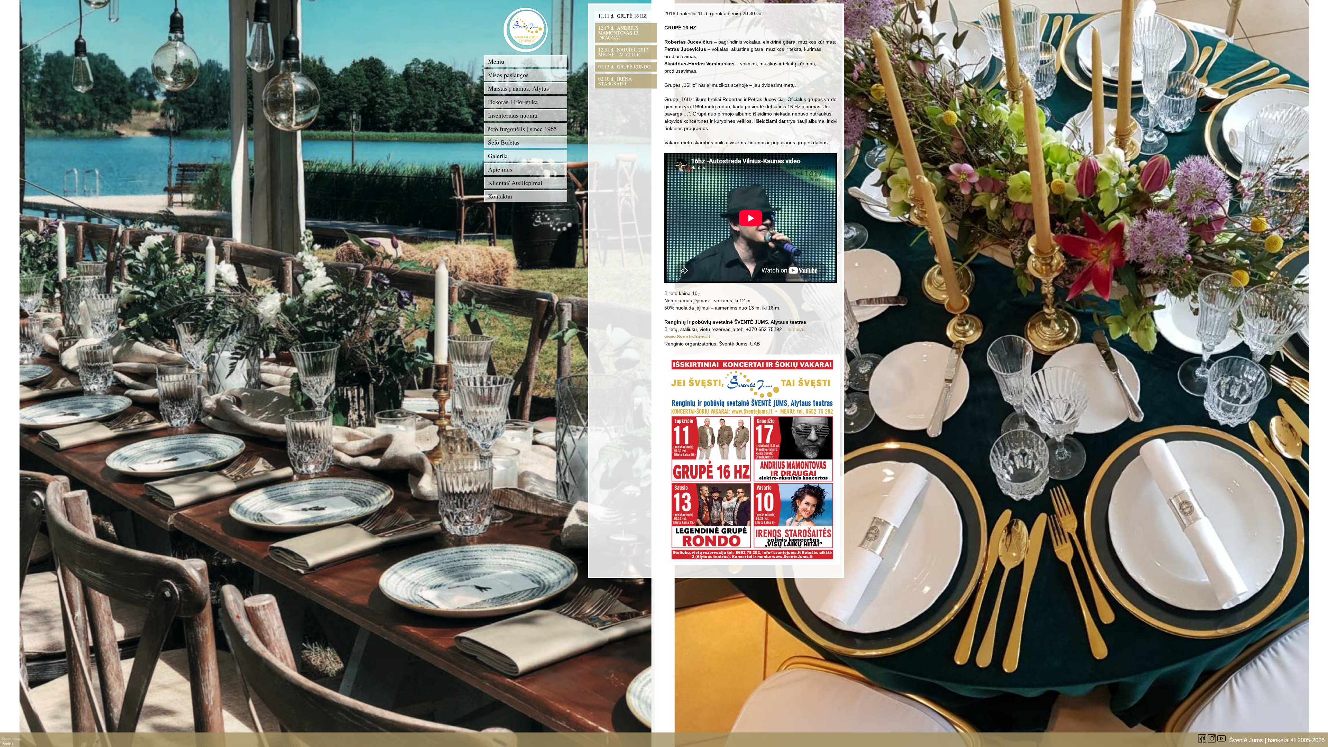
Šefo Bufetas (503, 142)
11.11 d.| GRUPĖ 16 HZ (622, 15)
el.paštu (796, 329)
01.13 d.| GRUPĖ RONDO (624, 66)
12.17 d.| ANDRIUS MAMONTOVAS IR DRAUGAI (618, 33)
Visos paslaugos (508, 75)
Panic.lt (7, 744)
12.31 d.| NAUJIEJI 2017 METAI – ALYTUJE (623, 52)
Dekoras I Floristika (513, 102)
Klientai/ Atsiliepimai (515, 182)
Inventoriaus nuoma (512, 115)
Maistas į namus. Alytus (518, 88)
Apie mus (500, 169)
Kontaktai (500, 196)
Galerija (498, 155)
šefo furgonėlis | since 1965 (522, 128)
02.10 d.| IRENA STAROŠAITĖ (615, 81)
